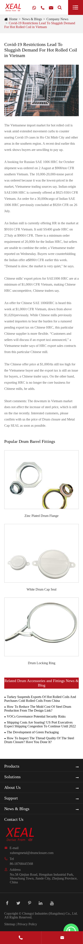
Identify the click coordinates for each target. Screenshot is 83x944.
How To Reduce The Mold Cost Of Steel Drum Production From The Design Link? (37, 708)
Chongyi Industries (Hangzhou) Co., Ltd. (50, 913)
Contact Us (13, 819)
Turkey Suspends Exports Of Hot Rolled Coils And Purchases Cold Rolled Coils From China (40, 698)
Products (11, 766)
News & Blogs (32, 19)
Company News (57, 19)
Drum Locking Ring (41, 663)
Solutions (12, 776)
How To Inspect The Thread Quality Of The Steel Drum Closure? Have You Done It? (39, 740)
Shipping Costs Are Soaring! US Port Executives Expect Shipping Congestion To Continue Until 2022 (40, 724)
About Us (12, 787)
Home (13, 19)
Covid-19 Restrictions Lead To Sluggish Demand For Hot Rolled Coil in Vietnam (39, 25)
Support (11, 798)
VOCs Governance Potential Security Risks (36, 716)
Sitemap (9, 924)
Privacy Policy (27, 924)
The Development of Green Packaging (33, 732)
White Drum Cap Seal (41, 589)
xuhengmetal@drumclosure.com (31, 853)
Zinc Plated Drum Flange (41, 516)
